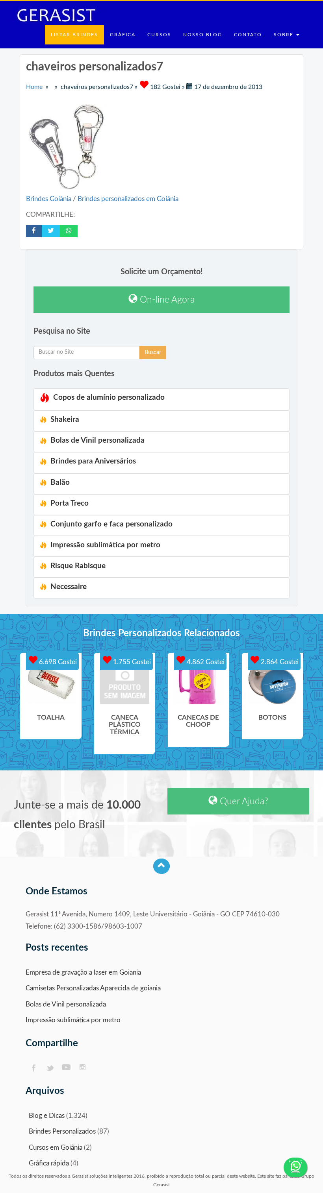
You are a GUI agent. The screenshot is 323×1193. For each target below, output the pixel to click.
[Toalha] (51, 682)
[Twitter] (50, 1068)
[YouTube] (66, 1068)
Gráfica (123, 34)
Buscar (153, 352)
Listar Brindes (74, 34)
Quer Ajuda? (242, 801)
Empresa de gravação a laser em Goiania (83, 972)
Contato (248, 34)
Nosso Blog (202, 34)
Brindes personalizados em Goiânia (128, 199)
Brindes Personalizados (62, 1131)
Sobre (284, 34)
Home (34, 87)
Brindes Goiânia (49, 199)
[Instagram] (83, 1068)
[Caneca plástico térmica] (125, 682)
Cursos (159, 34)
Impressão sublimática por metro (73, 1020)
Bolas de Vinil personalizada (66, 1004)
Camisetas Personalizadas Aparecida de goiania (93, 988)
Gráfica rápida (49, 1163)
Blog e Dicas (47, 1115)
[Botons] (272, 682)
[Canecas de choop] (198, 682)
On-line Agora (166, 299)
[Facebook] (33, 1068)
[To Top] (161, 866)
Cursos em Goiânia (55, 1147)
